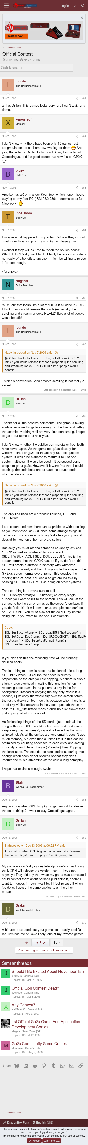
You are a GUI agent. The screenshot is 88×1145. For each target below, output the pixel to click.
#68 (84, 799)
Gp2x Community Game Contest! (40, 1043)
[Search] (83, 5)
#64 (84, 230)
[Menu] (6, 5)
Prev (42, 942)
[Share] (77, 98)
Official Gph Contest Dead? (35, 988)
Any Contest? (23, 1005)
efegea (16, 1031)
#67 (84, 416)
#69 (84, 837)
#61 (84, 98)
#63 (84, 187)
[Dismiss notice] (81, 18)
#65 (84, 298)
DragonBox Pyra (17, 1122)
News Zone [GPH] (32, 1031)
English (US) (44, 1122)
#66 (84, 344)
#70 (84, 922)
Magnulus (17, 1048)
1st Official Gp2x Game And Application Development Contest (46, 1024)
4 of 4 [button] (57, 942)
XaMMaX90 (18, 1009)
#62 (84, 136)
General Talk (31, 976)
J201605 (12, 60)
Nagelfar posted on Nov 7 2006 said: (29, 352)
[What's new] (75, 5)
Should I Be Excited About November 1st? (48, 971)
